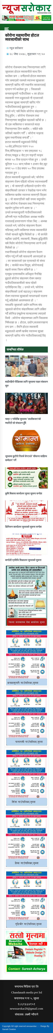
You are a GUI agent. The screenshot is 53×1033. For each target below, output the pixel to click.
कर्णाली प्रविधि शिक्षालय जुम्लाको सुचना (23, 560)
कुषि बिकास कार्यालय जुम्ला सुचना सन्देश (23, 493)
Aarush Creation (9, 1029)
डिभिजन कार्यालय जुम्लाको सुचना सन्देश (23, 526)
